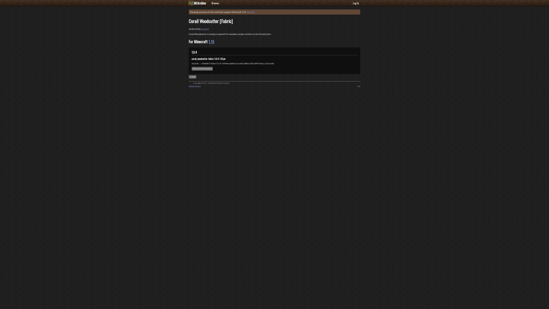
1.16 (211, 41)
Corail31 (205, 28)
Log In (356, 3)
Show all (250, 12)
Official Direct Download (202, 69)
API (359, 86)
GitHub (191, 86)
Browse (215, 3)
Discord (198, 86)
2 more (192, 77)
